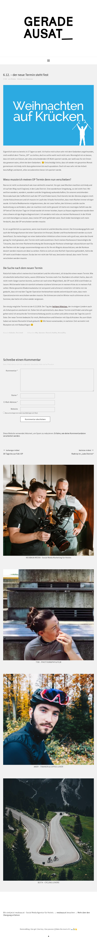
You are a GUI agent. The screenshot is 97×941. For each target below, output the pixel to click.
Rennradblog (62, 333)
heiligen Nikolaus (59, 306)
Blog (36, 333)
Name (14, 395)
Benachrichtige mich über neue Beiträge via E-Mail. (21, 413)
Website (14, 409)
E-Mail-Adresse (11, 402)
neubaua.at (61, 912)
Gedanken (12, 333)
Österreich (49, 333)
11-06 (5, 79)
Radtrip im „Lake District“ (82, 452)
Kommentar (12, 370)
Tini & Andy (19, 333)
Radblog (54, 333)
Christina (13, 79)
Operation (42, 333)
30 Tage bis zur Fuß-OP (13, 452)
